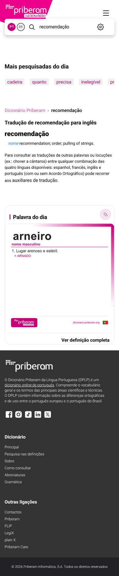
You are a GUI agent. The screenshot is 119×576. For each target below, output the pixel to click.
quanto (39, 82)
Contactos (13, 512)
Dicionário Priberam (25, 110)
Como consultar (18, 468)
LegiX (9, 533)
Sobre (9, 461)
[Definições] (100, 27)
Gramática (13, 482)
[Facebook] (9, 417)
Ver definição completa (85, 340)
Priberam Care (16, 547)
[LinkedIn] (38, 417)
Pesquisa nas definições (24, 454)
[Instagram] (18, 417)
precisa (63, 82)
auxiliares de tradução (34, 180)
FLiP (8, 526)
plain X (10, 540)
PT (12, 27)
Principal (12, 447)
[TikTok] (28, 417)
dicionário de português (29, 385)
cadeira (14, 82)
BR (21, 27)
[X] (47, 417)
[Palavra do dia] (105, 214)
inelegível (91, 82)
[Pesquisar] (32, 27)
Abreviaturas (15, 475)
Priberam (12, 519)
